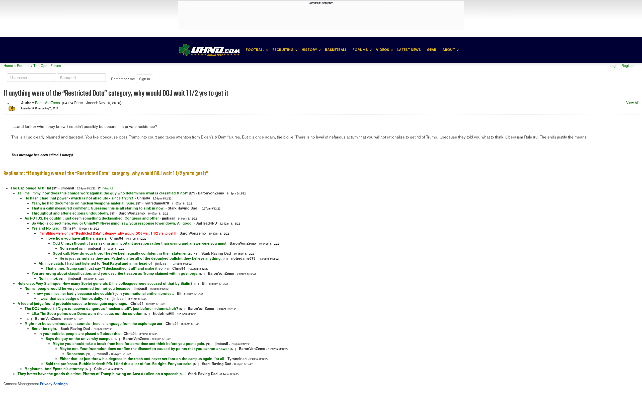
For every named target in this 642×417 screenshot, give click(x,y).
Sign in (144, 78)
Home (8, 65)
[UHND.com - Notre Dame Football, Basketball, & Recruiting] (209, 50)
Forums (360, 49)
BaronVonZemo (47, 102)
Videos (382, 49)
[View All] (108, 188)
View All (632, 102)
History (309, 49)
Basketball (336, 49)
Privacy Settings (54, 383)
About (448, 49)
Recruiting (283, 49)
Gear (431, 49)
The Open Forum (47, 65)
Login (614, 65)
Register (628, 65)
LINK (56, 228)
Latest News (409, 49)
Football (255, 49)
